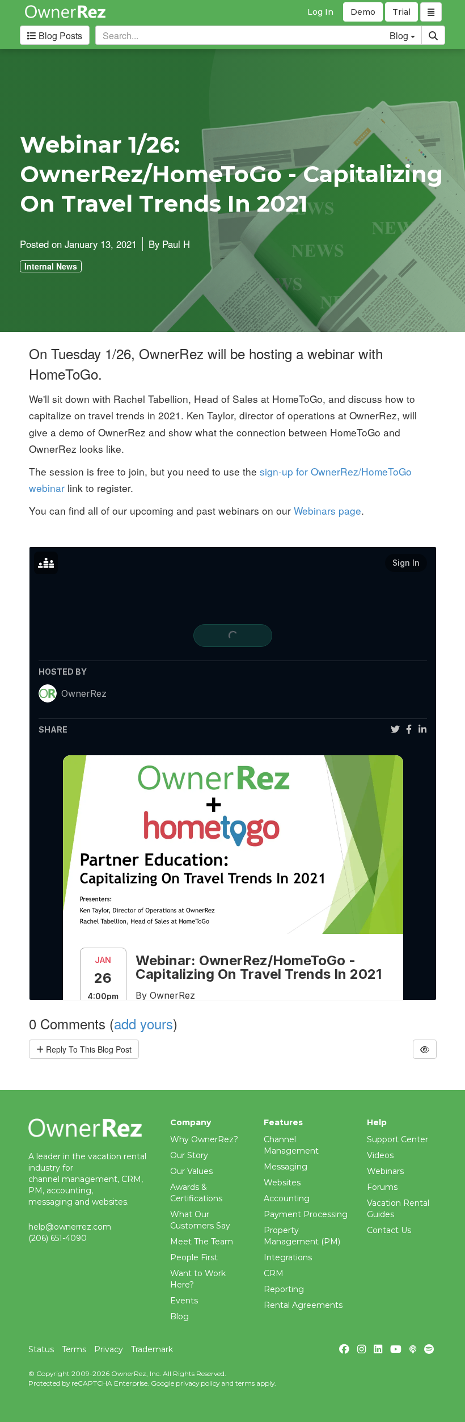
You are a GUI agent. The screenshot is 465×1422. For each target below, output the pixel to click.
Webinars (385, 1171)
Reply (88, 1049)
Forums (382, 1187)
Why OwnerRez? (204, 1139)
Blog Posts (59, 35)
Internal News (50, 266)
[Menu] (431, 12)
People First (194, 1257)
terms (245, 1383)
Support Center (397, 1139)
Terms (74, 1349)
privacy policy (197, 1383)
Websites (282, 1182)
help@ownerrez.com (69, 1227)
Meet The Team (201, 1241)
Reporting (284, 1289)
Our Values (191, 1171)
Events (184, 1300)
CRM (274, 1273)
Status (41, 1349)
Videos (380, 1155)
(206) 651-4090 (57, 1238)
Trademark (152, 1349)
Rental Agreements (303, 1305)
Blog (179, 1316)
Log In (320, 12)
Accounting (287, 1198)
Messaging (285, 1167)
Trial (401, 12)
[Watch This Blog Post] (425, 1049)
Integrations (288, 1257)
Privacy (108, 1349)
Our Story (189, 1155)
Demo (362, 12)
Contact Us (389, 1230)
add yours (143, 1023)
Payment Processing (306, 1214)
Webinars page (327, 510)
